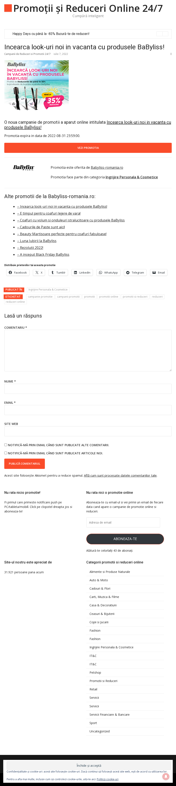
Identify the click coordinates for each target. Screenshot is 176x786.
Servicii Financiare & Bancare (110, 715)
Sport (93, 723)
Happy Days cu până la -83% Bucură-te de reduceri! (51, 34)
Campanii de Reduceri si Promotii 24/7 (27, 54)
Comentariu (15, 327)
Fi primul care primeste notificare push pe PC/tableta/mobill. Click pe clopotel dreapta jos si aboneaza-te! (38, 506)
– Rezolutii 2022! (30, 247)
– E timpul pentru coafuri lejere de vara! (48, 213)
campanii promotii (68, 296)
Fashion (95, 630)
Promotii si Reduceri (103, 681)
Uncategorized (100, 731)
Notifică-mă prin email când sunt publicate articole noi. (55, 453)
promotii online (108, 296)
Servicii (94, 698)
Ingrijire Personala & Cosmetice (48, 289)
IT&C (93, 656)
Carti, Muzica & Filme (104, 597)
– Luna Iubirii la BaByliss (36, 240)
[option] (90, 34)
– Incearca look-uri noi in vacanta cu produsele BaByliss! (62, 206)
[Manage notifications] (165, 776)
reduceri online (15, 302)
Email (10, 403)
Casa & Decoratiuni (103, 605)
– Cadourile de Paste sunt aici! (41, 227)
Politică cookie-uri (107, 779)
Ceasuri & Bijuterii (102, 614)
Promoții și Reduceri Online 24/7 (88, 8)
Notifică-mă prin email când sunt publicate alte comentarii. (58, 445)
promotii (89, 296)
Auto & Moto (99, 580)
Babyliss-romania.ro (107, 167)
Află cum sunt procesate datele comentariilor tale (120, 475)
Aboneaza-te (125, 538)
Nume (10, 381)
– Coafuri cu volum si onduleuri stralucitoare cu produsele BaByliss (71, 220)
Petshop (95, 673)
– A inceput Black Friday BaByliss (43, 254)
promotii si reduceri (135, 296)
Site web (11, 424)
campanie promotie (40, 296)
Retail (93, 689)
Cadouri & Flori (100, 588)
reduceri (157, 296)
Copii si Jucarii (99, 622)
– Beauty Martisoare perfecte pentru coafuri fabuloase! (61, 234)
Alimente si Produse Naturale (110, 572)
